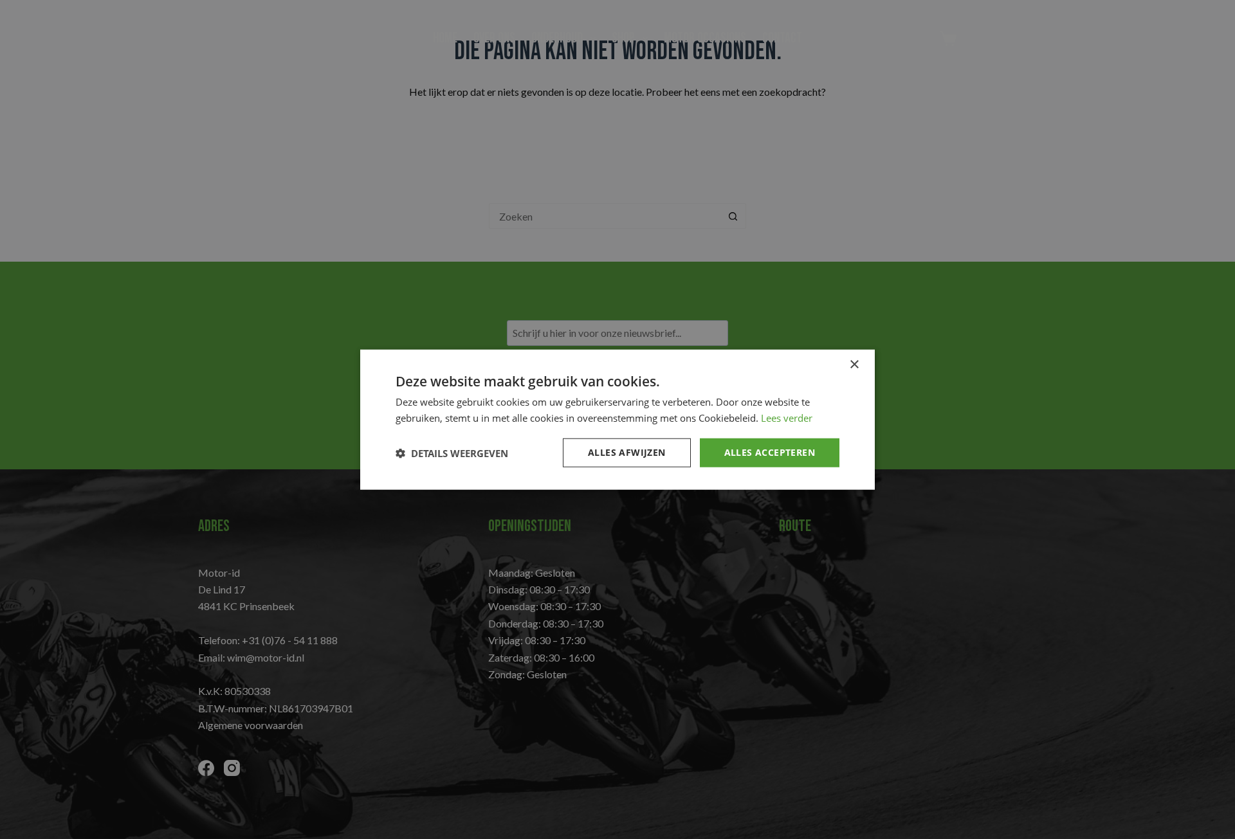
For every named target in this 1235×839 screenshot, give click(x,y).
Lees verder (786, 417)
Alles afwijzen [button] (627, 452)
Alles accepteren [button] (769, 452)
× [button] (854, 364)
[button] (452, 452)
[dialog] (617, 419)
